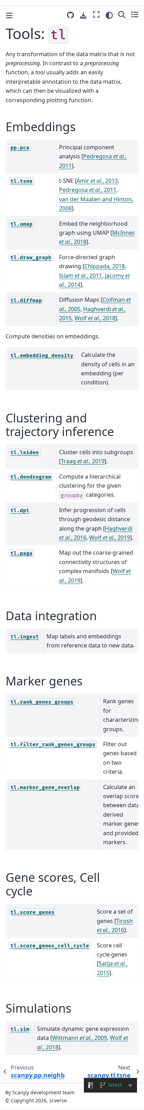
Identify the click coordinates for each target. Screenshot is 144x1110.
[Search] (121, 14)
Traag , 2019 (83, 461)
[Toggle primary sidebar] (9, 15)
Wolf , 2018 (94, 318)
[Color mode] (109, 15)
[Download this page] (83, 15)
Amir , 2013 (97, 181)
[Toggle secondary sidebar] (134, 14)
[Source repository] (70, 15)
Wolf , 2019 (109, 537)
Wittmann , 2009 (79, 1038)
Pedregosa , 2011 (87, 190)
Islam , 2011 (80, 275)
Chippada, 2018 (104, 266)
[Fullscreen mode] (96, 14)
